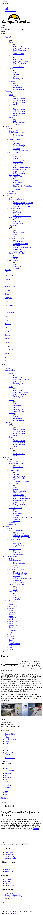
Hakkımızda (9, 852)
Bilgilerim (8, 879)
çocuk (6, 768)
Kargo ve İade (9, 856)
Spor (6, 743)
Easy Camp (9, 752)
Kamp (7, 738)
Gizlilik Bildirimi (10, 854)
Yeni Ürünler (9, 893)
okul (6, 781)
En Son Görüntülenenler (13, 895)
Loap (6, 750)
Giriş (6, 9)
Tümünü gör (5, 798)
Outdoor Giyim (10, 734)
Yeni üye (8, 7)
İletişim (7, 866)
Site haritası (9, 871)
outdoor (8, 785)
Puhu (6, 756)
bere (6, 767)
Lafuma (7, 754)
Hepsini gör (5, 761)
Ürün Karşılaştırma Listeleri (14, 897)
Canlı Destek (9, 808)
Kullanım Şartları (10, 858)
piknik (7, 789)
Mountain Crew (10, 758)
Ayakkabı (8, 736)
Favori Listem (9, 885)
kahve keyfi (9, 771)
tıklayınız (36, 829)
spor (6, 791)
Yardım (7, 870)
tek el (6, 794)
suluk (6, 793)
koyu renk (8, 777)
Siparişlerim (9, 883)
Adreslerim (8, 881)
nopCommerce (14, 913)
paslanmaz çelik (9, 787)
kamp (8, 773)
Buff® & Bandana (11, 739)
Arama (7, 899)
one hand (7, 783)
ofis (6, 779)
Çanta (7, 741)
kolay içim (8, 775)
